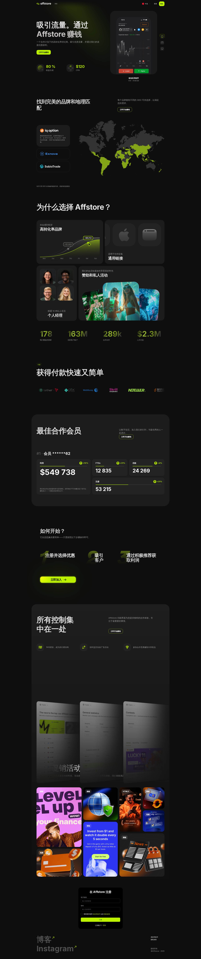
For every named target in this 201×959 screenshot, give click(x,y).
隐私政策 (107, 914)
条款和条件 (96, 914)
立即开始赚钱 (44, 52)
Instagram (55, 948)
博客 (56, 4)
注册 (100, 920)
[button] (146, 3)
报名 (161, 4)
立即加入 (56, 579)
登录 (155, 4)
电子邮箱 (84, 897)
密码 (82, 906)
